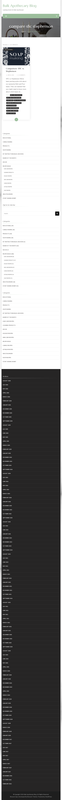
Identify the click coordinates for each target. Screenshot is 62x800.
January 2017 (7, 772)
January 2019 (7, 703)
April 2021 (6, 618)
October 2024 (7, 465)
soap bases (10, 100)
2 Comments (22, 75)
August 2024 (7, 473)
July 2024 (5, 477)
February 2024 (7, 497)
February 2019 (7, 699)
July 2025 (5, 429)
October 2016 (7, 780)
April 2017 (6, 759)
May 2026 (5, 389)
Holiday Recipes (8, 176)
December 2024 (7, 457)
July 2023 (5, 526)
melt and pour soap (16, 95)
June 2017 (5, 751)
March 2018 (6, 727)
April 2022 (6, 570)
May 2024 (5, 485)
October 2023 (7, 514)
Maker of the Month (9, 158)
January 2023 (7, 534)
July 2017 (5, 747)
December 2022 (7, 538)
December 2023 (7, 505)
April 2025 (6, 441)
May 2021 (5, 614)
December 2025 (7, 409)
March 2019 (6, 695)
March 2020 (6, 671)
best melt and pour (12, 110)
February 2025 (7, 449)
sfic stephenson (11, 105)
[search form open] (56, 16)
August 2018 (7, 723)
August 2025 (7, 425)
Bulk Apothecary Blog (19, 6)
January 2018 (7, 735)
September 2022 (7, 550)
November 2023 (7, 510)
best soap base (11, 113)
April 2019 (6, 691)
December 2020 (7, 634)
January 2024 (7, 501)
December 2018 (7, 707)
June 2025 (5, 433)
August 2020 (7, 651)
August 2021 (7, 602)
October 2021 (7, 594)
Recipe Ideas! (7, 166)
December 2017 (7, 739)
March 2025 (6, 445)
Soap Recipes (7, 190)
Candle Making (7, 142)
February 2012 (7, 784)
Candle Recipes (7, 183)
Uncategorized (8, 194)
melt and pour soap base (14, 97)
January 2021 (7, 630)
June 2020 (5, 659)
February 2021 (7, 626)
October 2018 (7, 715)
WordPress (48, 797)
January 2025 (7, 453)
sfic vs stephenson (19, 100)
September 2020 (7, 647)
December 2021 (7, 586)
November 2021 (7, 590)
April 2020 (6, 667)
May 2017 (5, 755)
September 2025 (7, 421)
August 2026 (7, 381)
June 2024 (5, 481)
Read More (13, 119)
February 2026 (7, 401)
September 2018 (7, 719)
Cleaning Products (9, 172)
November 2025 (7, 413)
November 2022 (7, 542)
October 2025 (7, 417)
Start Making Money (9, 198)
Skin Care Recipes (8, 179)
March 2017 (6, 763)
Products (6, 146)
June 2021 (5, 610)
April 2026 (6, 393)
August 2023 (7, 522)
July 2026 (5, 385)
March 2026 (6, 397)
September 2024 (7, 469)
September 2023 (7, 518)
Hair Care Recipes (8, 168)
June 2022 (5, 562)
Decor (5, 162)
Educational (9, 49)
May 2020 (5, 663)
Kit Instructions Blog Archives (13, 154)
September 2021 (7, 598)
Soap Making (7, 150)
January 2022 (7, 582)
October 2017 (7, 743)
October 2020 (7, 643)
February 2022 (7, 578)
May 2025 (5, 437)
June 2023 (5, 530)
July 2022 (5, 558)
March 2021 (6, 622)
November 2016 (7, 776)
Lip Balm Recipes (8, 186)
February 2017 (7, 768)
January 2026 (7, 405)
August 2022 (7, 554)
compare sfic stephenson (14, 103)
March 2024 (6, 493)
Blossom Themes (32, 797)
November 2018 (7, 711)
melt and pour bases (12, 108)
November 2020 (7, 639)
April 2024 (6, 489)
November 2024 (7, 461)
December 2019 (7, 683)
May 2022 (5, 566)
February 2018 (7, 731)
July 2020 (5, 655)
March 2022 (6, 574)
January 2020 (7, 679)
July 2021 (5, 606)
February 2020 (7, 675)
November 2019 (7, 687)
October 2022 (7, 546)
